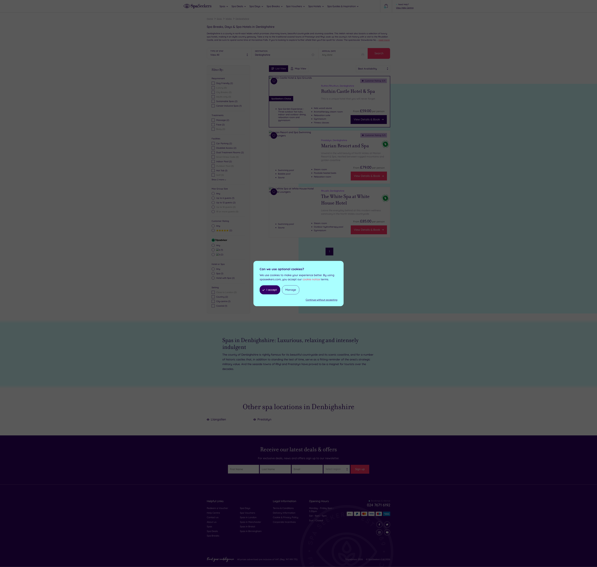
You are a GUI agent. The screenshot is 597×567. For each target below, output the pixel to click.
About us (211, 521)
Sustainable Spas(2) (226, 101)
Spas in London (248, 517)
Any (218, 193)
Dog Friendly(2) (224, 83)
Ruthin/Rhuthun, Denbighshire (337, 85)
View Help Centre (405, 7)
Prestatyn (264, 419)
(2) (222, 120)
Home (210, 18)
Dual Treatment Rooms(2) (230, 152)
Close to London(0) (226, 292)
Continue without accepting (321, 299)
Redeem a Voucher (217, 508)
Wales (229, 18)
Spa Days (245, 508)
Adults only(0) (223, 96)
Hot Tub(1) (221, 170)
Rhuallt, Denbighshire (332, 190)
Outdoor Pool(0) (225, 166)
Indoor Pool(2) (224, 161)
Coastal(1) (221, 305)
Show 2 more (218, 179)
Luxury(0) (221, 87)
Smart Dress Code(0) (227, 157)
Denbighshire (242, 18)
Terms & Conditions (283, 508)
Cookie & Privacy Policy (285, 517)
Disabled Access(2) (226, 148)
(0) (220, 129)
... (383, 40)
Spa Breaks (213, 535)
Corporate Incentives (284, 521)
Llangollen (218, 419)
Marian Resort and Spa (345, 145)
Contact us (212, 517)
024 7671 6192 (378, 505)
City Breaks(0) (223, 92)
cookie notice (311, 279)
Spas (219, 18)
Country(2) (222, 296)
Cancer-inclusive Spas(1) (229, 105)
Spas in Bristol (247, 526)
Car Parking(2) (224, 143)
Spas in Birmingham (251, 531)
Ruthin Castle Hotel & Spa (348, 91)
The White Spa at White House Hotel (345, 199)
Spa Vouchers (247, 512)
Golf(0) (220, 175)
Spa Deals (212, 531)
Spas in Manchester (250, 521)
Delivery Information (284, 512)
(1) (225, 198)
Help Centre (213, 512)
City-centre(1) (223, 301)
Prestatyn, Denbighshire (334, 140)
